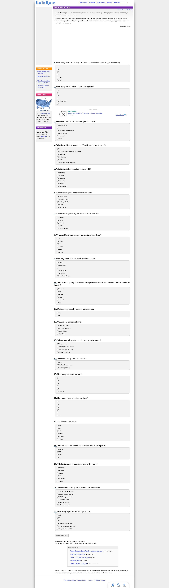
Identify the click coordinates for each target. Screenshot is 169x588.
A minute (61, 268)
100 (59, 515)
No (59, 315)
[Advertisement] (92, 44)
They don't (61, 334)
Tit (59, 238)
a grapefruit (62, 217)
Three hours (62, 270)
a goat (60, 225)
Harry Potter (120, 115)
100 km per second (64, 499)
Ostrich (60, 241)
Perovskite (61, 478)
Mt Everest (61, 154)
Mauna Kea (62, 149)
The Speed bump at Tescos (66, 162)
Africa (60, 138)
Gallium (60, 439)
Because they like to (64, 328)
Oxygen (60, 473)
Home (112, 586)
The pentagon (62, 344)
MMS (60, 454)
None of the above (64, 352)
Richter (60, 452)
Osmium (61, 436)
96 (59, 518)
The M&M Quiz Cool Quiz (78, 564)
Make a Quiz (83, 2)
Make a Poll (92, 2)
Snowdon (61, 175)
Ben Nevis (61, 160)
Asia (59, 128)
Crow (60, 249)
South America (62, 125)
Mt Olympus (62, 157)
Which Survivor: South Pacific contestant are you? (86, 551)
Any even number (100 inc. (66, 523)
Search (118, 586)
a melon (60, 220)
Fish (59, 291)
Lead (60, 425)
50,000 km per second (65, 497)
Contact (90, 580)
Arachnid (61, 300)
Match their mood (63, 325)
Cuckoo (60, 252)
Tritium (60, 481)
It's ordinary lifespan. (64, 276)
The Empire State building (66, 346)
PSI (59, 457)
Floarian (60, 449)
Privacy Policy (81, 580)
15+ (59, 415)
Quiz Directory (101, 2)
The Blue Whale (63, 199)
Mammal (61, 289)
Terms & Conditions (70, 580)
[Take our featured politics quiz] (44, 104)
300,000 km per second (65, 491)
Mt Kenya (61, 183)
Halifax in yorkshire (64, 367)
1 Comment (120, 9)
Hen (59, 244)
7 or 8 (60, 77)
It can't (60, 262)
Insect (60, 297)
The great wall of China (65, 349)
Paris (60, 362)
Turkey (60, 246)
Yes (59, 313)
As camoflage (62, 331)
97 (59, 520)
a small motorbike (63, 228)
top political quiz (45, 113)
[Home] (45, 3)
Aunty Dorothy (62, 196)
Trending (124, 586)
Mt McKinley (62, 186)
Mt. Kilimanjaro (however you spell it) (69, 151)
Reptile (60, 294)
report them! (44, 136)
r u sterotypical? (75, 560)
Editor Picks (117, 2)
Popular (109, 2)
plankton (61, 223)
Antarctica (61, 136)
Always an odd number (65, 529)
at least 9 (61, 391)
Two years (61, 273)
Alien (59, 302)
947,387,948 (62, 101)
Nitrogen (61, 470)
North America (62, 133)
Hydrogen (61, 467)
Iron (59, 428)
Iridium (60, 433)
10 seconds (62, 265)
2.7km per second (64, 505)
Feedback (129, 9)
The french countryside (65, 365)
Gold (59, 431)
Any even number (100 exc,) (67, 526)
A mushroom (62, 207)
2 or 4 (60, 80)
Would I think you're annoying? (80, 557)
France (60, 204)
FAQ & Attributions (99, 580)
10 (59, 412)
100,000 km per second (65, 494)
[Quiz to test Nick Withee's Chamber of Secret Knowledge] (62, 113)
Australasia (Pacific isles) (66, 130)
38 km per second (64, 502)
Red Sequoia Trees (64, 202)
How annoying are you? (77, 554)
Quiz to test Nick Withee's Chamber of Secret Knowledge (85, 113)
